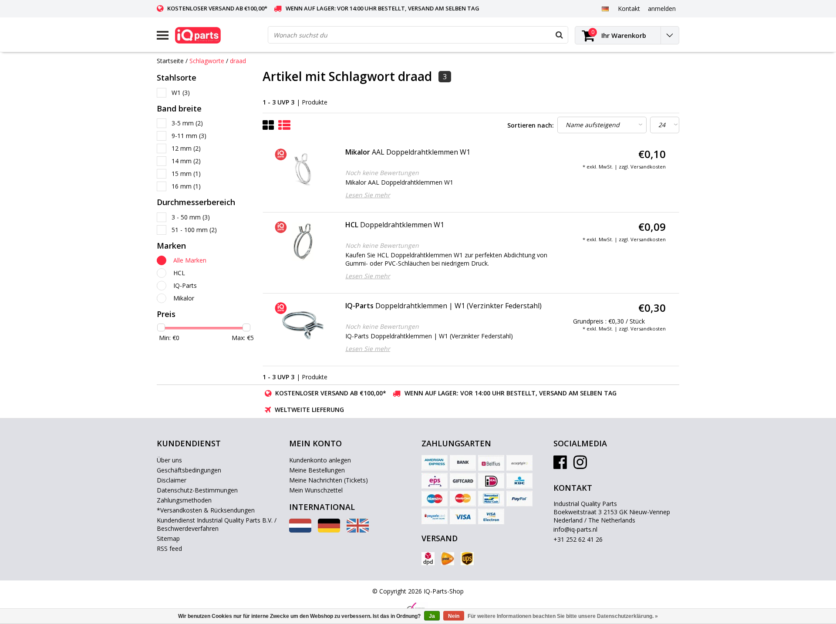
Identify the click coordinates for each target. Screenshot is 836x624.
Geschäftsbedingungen (189, 470)
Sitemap (168, 538)
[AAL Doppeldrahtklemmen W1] (303, 169)
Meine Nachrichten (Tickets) (328, 480)
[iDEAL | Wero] (491, 481)
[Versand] (428, 558)
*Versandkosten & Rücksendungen (206, 510)
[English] (358, 530)
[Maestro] (434, 498)
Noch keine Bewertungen (382, 173)
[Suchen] (559, 35)
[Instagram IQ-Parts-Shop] (580, 465)
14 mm (186, 161)
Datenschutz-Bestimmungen (197, 490)
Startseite (170, 61)
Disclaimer (171, 480)
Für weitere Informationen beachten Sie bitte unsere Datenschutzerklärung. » (563, 616)
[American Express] (434, 463)
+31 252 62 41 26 (578, 539)
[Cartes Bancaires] (519, 463)
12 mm (186, 148)
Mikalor (183, 298)
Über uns (169, 460)
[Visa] (463, 516)
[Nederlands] (300, 530)
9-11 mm (189, 136)
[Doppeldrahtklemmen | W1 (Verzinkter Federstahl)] (303, 322)
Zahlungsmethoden (184, 500)
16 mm (186, 186)
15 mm (186, 173)
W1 (181, 92)
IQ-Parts (185, 285)
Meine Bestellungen (317, 470)
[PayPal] (519, 498)
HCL (179, 273)
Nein (453, 616)
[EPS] (434, 481)
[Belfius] (491, 463)
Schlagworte (206, 61)
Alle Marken (189, 260)
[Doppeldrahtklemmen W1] (303, 241)
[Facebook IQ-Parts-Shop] (560, 465)
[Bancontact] (491, 498)
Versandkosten (648, 166)
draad (238, 61)
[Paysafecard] (434, 516)
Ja (432, 616)
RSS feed (169, 548)
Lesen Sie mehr (367, 195)
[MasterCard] (463, 498)
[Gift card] (463, 481)
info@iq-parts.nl (575, 529)
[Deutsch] (605, 8)
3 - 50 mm (191, 217)
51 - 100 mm (194, 230)
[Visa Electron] (491, 516)
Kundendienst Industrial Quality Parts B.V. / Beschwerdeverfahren (216, 524)
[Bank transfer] (463, 463)
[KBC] (519, 481)
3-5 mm (187, 123)
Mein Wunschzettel (316, 490)
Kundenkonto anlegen (320, 460)
